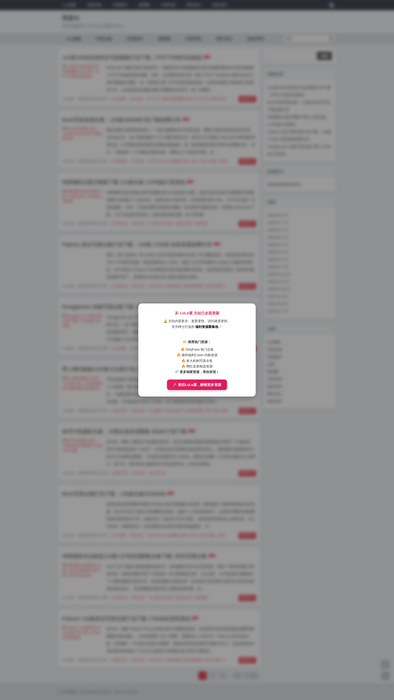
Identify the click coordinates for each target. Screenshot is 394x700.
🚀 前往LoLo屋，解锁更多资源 (197, 385)
